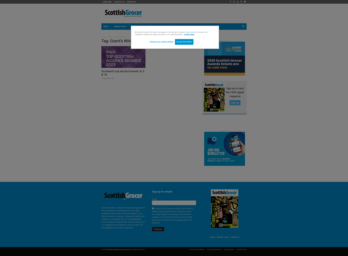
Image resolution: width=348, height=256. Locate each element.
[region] (175, 37)
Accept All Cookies (184, 42)
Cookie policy (189, 34)
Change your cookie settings (161, 42)
